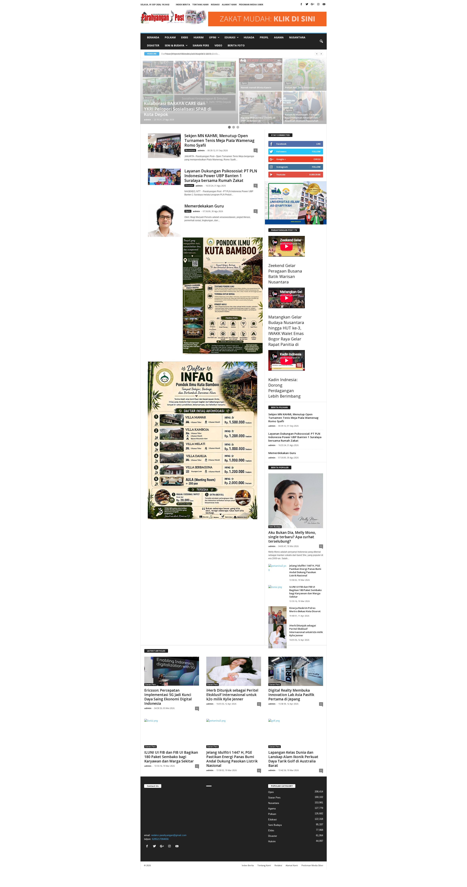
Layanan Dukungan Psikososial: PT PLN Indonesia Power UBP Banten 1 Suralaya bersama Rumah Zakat (220, 175)
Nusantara (297, 37)
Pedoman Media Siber (251, 4)
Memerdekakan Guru (204, 206)
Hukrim (199, 37)
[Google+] (312, 4)
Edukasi (245, 113)
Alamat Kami (229, 4)
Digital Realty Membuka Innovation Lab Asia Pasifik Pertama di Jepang (291, 694)
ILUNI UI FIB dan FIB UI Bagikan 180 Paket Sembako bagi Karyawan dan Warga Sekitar (305, 591)
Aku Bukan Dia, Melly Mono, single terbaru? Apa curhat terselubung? (292, 537)
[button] (321, 41)
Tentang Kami (200, 4)
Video (218, 45)
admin (147, 119)
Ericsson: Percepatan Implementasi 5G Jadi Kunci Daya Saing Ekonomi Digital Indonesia (168, 697)
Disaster (153, 45)
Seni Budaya (275, 526)
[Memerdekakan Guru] (164, 220)
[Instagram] (318, 4)
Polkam (170, 37)
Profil (264, 37)
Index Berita (183, 4)
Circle (317, 159)
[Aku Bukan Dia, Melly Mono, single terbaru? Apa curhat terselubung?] (295, 500)
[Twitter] (307, 4)
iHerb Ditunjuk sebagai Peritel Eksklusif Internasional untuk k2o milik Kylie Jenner (306, 630)
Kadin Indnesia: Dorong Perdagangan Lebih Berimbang (284, 388)
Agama (279, 37)
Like (318, 143)
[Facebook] (301, 4)
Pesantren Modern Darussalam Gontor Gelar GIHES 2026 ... (193, 53)
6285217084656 (160, 839)
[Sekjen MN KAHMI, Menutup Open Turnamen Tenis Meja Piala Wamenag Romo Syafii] (164, 145)
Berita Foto (236, 45)
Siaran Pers (201, 45)
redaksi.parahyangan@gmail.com (168, 835)
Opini (244, 83)
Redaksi (215, 4)
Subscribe (315, 174)
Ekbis (184, 37)
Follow (316, 151)
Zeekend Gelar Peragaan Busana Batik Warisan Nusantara (285, 274)
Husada (249, 37)
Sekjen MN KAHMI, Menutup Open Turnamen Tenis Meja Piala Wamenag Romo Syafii (219, 140)
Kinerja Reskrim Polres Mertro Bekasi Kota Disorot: (305, 609)
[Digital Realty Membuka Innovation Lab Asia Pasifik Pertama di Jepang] (295, 671)
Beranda (153, 37)
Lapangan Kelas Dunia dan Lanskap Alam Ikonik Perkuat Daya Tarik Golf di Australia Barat (293, 759)
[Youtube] (324, 4)
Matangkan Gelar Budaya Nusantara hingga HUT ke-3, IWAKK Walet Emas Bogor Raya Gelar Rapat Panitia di (286, 330)
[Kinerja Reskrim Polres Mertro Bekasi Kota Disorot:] (277, 618)
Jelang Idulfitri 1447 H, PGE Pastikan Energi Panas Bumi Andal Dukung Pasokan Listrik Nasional (305, 570)
